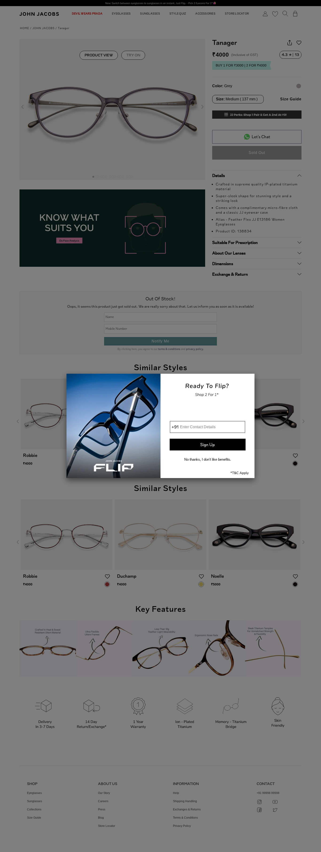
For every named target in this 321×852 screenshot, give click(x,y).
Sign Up (207, 444)
